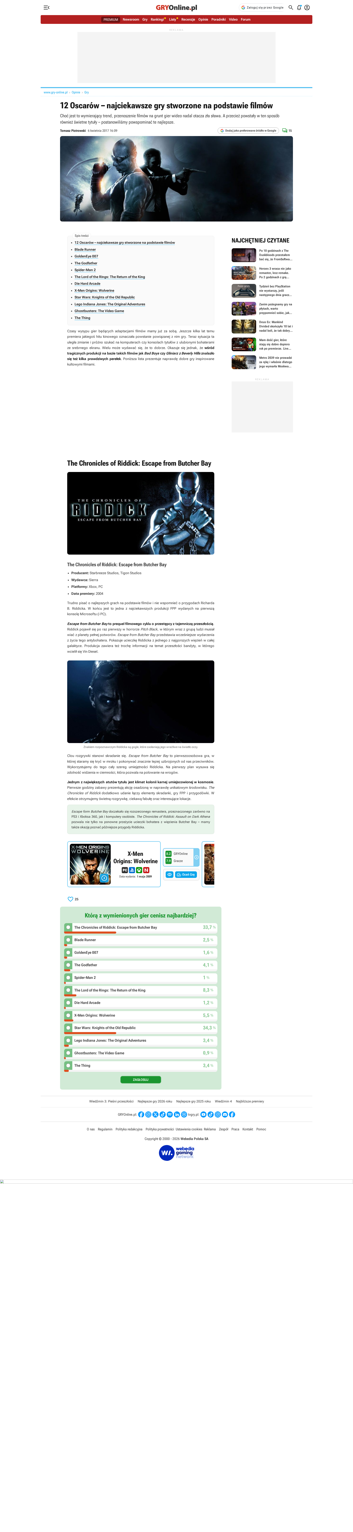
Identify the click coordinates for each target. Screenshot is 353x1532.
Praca (235, 1129)
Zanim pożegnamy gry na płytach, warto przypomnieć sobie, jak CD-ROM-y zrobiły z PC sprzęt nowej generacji (262, 309)
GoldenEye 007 (86, 256)
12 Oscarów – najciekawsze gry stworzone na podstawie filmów (125, 242)
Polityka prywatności (160, 1129)
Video (233, 19)
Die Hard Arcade (87, 283)
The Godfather (86, 263)
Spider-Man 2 (85, 270)
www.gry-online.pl (56, 92)
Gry (144, 19)
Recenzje (188, 19)
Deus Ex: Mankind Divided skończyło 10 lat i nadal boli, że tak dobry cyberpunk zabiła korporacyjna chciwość (262, 326)
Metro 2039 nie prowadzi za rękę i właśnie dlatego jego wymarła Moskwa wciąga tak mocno (262, 362)
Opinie (203, 19)
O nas (91, 1129)
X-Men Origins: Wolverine (94, 290)
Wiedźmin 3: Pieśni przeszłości (111, 1101)
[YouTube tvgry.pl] (203, 1114)
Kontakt (247, 1129)
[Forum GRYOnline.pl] (184, 1114)
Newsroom (131, 19)
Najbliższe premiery (250, 1101)
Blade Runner (85, 249)
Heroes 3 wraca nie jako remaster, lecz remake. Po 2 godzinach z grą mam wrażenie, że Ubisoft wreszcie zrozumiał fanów (262, 273)
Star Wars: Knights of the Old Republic (105, 297)
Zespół (223, 1129)
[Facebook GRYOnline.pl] (141, 1114)
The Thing (82, 318)
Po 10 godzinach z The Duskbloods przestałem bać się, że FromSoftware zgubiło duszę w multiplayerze (262, 255)
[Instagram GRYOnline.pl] (148, 1114)
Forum (245, 19)
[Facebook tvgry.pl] (232, 1114)
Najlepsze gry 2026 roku (155, 1101)
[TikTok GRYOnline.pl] (163, 1114)
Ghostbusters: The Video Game (99, 311)
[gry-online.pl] (176, 7)
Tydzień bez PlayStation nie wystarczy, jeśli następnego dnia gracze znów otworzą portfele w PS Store (262, 291)
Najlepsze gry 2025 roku (193, 1101)
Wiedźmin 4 (223, 1101)
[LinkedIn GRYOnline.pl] (177, 1114)
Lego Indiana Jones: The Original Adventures (110, 304)
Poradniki (218, 19)
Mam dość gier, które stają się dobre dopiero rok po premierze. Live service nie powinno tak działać (262, 344)
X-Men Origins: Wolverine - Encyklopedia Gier (114, 864)
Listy (172, 19)
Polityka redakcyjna (129, 1129)
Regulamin (105, 1129)
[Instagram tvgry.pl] (218, 1114)
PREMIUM (111, 20)
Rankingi (157, 19)
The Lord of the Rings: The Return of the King (110, 277)
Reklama (210, 1129)
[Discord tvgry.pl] (225, 1114)
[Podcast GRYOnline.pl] (170, 1114)
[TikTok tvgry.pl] (211, 1114)
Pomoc (261, 1129)
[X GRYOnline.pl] (155, 1114)
